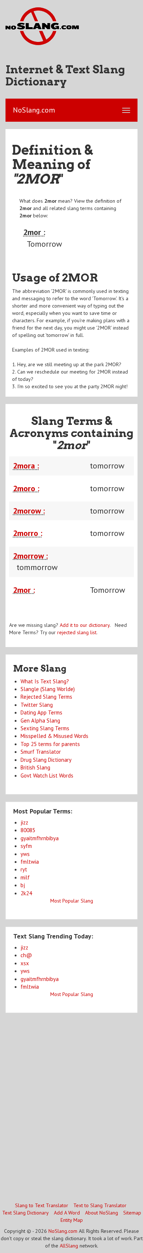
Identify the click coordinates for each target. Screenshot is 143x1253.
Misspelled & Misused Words (54, 735)
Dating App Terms (41, 712)
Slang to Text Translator (41, 1205)
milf (25, 877)
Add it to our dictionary (85, 625)
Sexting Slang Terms (45, 728)
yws (25, 853)
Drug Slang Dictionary (46, 759)
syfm (26, 845)
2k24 (26, 893)
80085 (28, 830)
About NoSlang (101, 1212)
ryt (24, 869)
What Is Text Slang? (45, 681)
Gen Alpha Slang (40, 720)
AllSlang (69, 1245)
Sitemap (132, 1212)
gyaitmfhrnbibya (40, 838)
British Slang (35, 767)
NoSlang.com (62, 1231)
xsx (25, 963)
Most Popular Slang (71, 900)
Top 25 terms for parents (50, 744)
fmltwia (30, 861)
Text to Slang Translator (99, 1205)
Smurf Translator (41, 751)
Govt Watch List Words (47, 775)
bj (23, 885)
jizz (24, 822)
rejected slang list (76, 632)
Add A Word (67, 1212)
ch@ (26, 955)
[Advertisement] (71, 1106)
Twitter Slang (37, 704)
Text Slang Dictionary (25, 1212)
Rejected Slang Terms (46, 696)
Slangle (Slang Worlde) (48, 689)
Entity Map (71, 1220)
